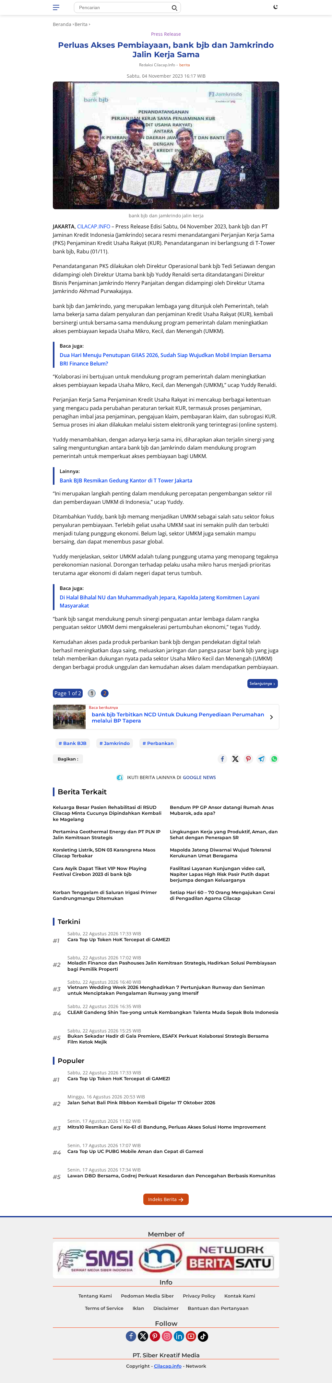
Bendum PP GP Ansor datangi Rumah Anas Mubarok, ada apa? (222, 810)
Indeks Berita (163, 1199)
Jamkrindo (117, 743)
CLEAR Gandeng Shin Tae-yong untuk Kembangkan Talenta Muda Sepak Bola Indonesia (173, 1012)
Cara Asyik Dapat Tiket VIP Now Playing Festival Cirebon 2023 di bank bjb (100, 871)
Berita (184, 65)
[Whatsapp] (274, 759)
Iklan (138, 1308)
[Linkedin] (179, 1336)
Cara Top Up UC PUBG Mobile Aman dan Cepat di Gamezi (135, 1151)
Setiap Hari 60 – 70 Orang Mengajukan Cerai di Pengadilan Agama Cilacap (222, 895)
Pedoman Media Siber (147, 1296)
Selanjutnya (261, 683)
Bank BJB (75, 743)
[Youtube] (191, 1336)
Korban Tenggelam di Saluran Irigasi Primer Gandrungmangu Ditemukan (105, 895)
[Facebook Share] (222, 759)
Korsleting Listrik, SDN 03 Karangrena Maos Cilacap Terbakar (104, 853)
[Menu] (57, 7)
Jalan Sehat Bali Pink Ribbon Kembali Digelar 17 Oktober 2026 (141, 1103)
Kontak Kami (239, 1296)
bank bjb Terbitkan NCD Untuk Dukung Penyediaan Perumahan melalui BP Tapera (178, 717)
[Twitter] (235, 759)
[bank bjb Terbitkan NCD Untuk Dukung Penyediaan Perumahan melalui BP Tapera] (69, 716)
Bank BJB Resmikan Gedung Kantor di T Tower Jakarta (126, 480)
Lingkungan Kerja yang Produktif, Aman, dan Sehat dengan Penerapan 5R (224, 834)
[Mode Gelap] (275, 7)
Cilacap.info (168, 1366)
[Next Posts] (271, 718)
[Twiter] (143, 1336)
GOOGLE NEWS (199, 777)
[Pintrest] (248, 759)
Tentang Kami (95, 1296)
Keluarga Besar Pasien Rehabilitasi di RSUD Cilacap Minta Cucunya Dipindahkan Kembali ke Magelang (107, 813)
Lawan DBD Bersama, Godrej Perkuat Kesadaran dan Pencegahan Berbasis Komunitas (171, 1176)
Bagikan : (68, 759)
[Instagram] (167, 1336)
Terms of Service (104, 1308)
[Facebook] (131, 1336)
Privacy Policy (199, 1296)
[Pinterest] (155, 1336)
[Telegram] (261, 759)
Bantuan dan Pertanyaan (218, 1308)
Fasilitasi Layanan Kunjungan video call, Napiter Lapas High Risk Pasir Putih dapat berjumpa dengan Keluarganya (219, 874)
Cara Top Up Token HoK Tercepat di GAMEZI (118, 939)
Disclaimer (166, 1308)
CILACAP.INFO (93, 226)
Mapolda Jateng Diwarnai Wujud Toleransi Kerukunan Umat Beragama (220, 853)
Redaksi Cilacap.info (157, 65)
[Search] (174, 8)
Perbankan (160, 743)
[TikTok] (203, 1336)
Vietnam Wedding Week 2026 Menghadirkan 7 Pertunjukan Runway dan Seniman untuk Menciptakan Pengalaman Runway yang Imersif (166, 990)
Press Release (166, 34)
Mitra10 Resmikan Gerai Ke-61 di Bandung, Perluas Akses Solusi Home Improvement (166, 1127)
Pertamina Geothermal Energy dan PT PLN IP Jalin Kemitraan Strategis (106, 834)
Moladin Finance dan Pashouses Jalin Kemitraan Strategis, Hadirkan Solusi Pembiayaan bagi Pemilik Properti (171, 966)
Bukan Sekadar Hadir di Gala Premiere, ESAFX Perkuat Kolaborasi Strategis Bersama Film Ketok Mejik (168, 1039)
